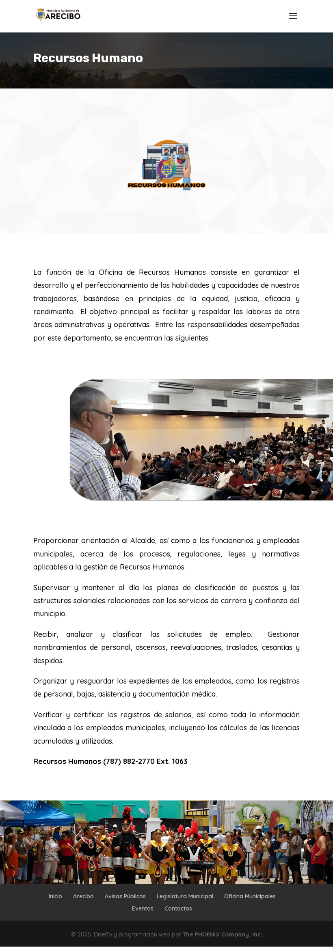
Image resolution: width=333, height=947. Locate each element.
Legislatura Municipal (185, 896)
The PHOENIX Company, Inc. (222, 934)
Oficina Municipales (250, 896)
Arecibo (83, 896)
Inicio (55, 896)
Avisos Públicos (125, 896)
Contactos (178, 908)
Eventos (143, 908)
